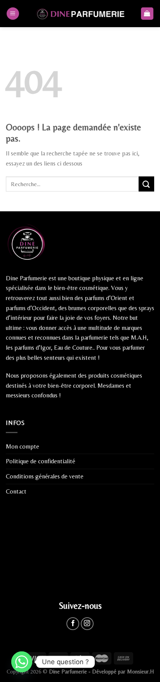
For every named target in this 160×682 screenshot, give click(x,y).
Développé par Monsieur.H (123, 671)
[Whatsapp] (21, 661)
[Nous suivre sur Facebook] (72, 623)
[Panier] (147, 13)
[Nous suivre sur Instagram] (87, 623)
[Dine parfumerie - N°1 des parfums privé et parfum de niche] (80, 13)
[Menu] (13, 13)
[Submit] (146, 184)
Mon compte (22, 446)
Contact (16, 491)
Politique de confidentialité (40, 461)
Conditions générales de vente (44, 476)
